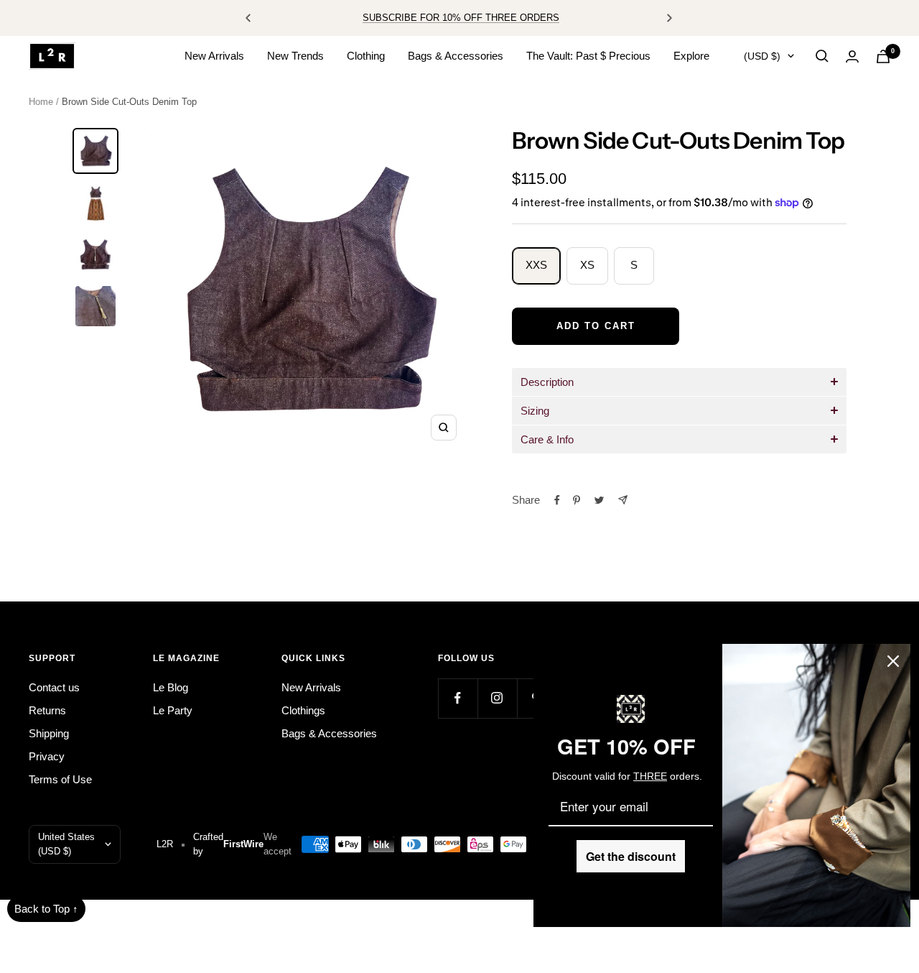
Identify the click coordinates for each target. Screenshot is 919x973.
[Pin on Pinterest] (576, 500)
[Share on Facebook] (557, 500)
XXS (536, 265)
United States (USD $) (66, 844)
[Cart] (883, 56)
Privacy (47, 756)
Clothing (366, 56)
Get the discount (631, 856)
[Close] (893, 661)
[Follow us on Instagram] (497, 698)
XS (587, 265)
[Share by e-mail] (623, 499)
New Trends (295, 56)
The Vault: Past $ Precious (588, 56)
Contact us (54, 687)
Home (41, 101)
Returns (47, 710)
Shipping (49, 733)
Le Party (172, 710)
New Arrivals (214, 56)
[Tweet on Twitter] (599, 500)
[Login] (852, 56)
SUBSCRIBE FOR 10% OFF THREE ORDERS (461, 17)
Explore (691, 56)
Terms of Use (60, 779)
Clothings (303, 710)
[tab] (679, 382)
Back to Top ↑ (46, 909)
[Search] (822, 56)
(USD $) (762, 56)
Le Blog (170, 687)
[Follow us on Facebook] (457, 698)
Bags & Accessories (455, 56)
